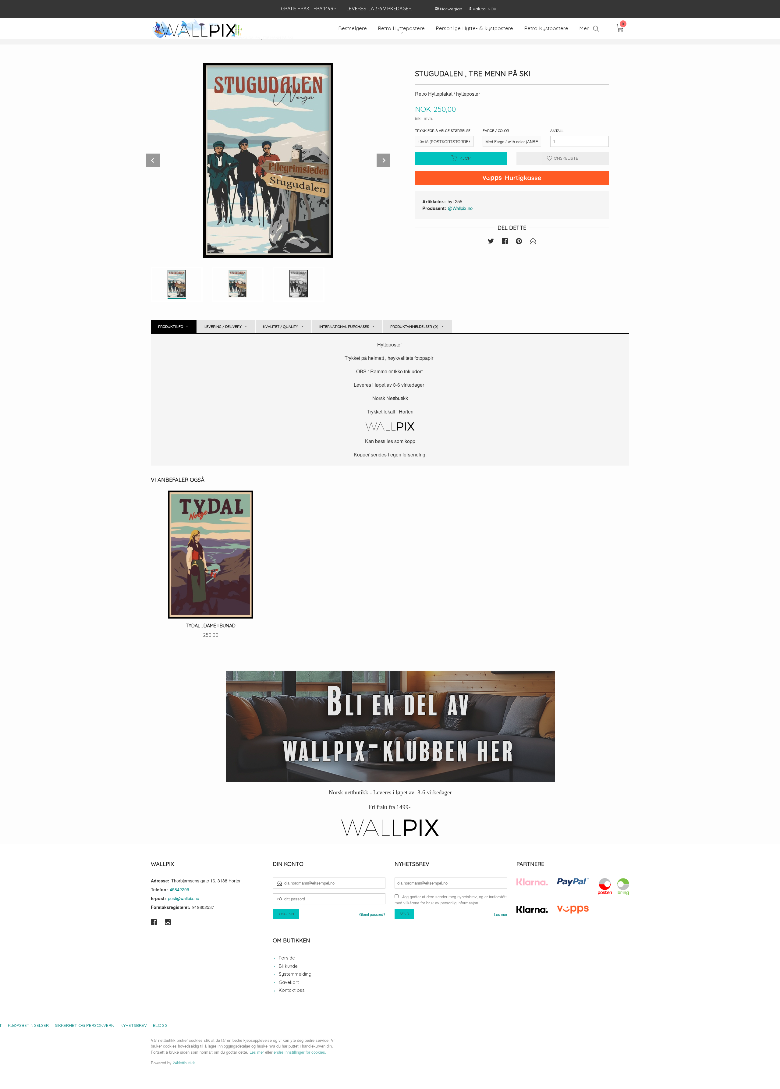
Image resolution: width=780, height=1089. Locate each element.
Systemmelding (295, 974)
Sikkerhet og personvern (84, 1025)
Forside (287, 958)
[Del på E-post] (532, 241)
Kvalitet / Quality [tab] (280, 326)
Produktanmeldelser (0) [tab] (414, 326)
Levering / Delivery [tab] (223, 326)
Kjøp (465, 158)
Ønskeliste (565, 158)
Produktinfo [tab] (170, 326)
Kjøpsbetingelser (28, 1025)
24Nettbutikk (184, 1063)
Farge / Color (496, 130)
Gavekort (289, 982)
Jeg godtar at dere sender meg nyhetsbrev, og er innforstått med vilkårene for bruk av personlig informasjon (451, 900)
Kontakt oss (292, 990)
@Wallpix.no (460, 208)
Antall (556, 130)
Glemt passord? (372, 914)
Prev (153, 160)
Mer (584, 28)
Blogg (160, 1025)
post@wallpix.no (183, 898)
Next (383, 160)
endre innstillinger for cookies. (300, 1052)
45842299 (179, 889)
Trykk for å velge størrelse (442, 130)
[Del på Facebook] (504, 241)
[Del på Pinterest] (518, 241)
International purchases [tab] (344, 326)
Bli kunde (288, 966)
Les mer (500, 914)
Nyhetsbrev (133, 1025)
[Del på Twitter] (490, 241)
